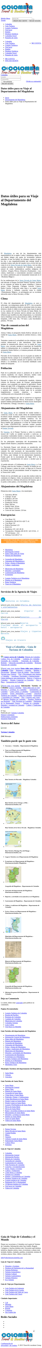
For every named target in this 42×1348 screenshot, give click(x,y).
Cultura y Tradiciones (12, 1171)
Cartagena (8, 1310)
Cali (6, 1303)
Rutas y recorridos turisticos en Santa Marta (20, 1111)
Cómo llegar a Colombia (13, 1172)
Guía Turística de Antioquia (14, 1288)
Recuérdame (7, 81)
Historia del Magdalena (13, 555)
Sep (4, 711)
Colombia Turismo (11, 1023)
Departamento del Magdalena (15, 100)
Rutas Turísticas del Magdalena (15, 1063)
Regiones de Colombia (13, 1017)
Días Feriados (35, 672)
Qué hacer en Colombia (13, 1186)
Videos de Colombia (12, 1188)
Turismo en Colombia (31, 703)
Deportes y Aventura (12, 1266)
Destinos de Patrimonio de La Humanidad (19, 1268)
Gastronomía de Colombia (14, 1163)
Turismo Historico (11, 1278)
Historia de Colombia (32, 657)
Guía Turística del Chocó (13, 1294)
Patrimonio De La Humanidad (15, 1182)
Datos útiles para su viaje (31, 688)
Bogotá (7, 1308)
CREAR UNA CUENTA (20, 21)
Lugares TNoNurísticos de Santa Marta (18, 1105)
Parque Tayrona (7, 428)
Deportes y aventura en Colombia (13, 690)
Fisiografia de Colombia (30, 661)
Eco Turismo (9, 1280)
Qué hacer (8, 30)
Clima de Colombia (25, 695)
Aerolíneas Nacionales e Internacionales (25, 676)
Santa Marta (12, 335)
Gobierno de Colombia (31, 659)
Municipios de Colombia (13, 1021)
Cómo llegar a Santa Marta (14, 1095)
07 (2, 711)
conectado (19, 1003)
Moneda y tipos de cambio (20, 672)
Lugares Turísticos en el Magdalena (17, 578)
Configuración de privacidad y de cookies (9, 1344)
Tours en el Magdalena (13, 584)
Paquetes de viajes (11, 38)
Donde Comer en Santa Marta (15, 1101)
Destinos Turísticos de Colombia (16, 1178)
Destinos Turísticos (11, 34)
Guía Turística (10, 26)
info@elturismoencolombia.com (12, 1258)
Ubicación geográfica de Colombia (21, 663)
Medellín (8, 1304)
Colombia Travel (11, 36)
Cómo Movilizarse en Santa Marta (16, 1099)
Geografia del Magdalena (13, 559)
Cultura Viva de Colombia (10, 659)
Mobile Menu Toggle (5, 19)
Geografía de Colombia (9, 661)
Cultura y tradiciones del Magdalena (17, 1049)
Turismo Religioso (11, 1270)
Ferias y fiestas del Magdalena (15, 1047)
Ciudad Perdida (10, 1133)
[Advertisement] (21, 127)
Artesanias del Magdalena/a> (15, 561)
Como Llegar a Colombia (19, 692)
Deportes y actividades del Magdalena (18, 1053)
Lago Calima (9, 1025)
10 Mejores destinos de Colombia (16, 1184)
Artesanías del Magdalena (14, 1045)
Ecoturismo (9, 574)
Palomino (8, 1145)
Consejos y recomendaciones (15, 1167)
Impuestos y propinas (23, 670)
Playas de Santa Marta (12, 1107)
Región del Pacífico (12, 1015)
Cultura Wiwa (10, 1143)
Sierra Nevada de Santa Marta (21, 265)
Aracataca (8, 1077)
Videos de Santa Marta (13, 1120)
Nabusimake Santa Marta (13, 1141)
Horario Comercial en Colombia (22, 680)
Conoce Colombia (15, 688)
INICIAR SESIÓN (34, 21)
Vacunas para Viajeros (8, 674)
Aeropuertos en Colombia (15, 682)
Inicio (7, 98)
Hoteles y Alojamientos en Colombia (17, 1176)
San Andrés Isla (10, 1312)
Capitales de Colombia (13, 1019)
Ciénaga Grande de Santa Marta (16, 1139)
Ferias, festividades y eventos (21, 693)
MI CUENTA (36, 43)
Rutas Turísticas (10, 582)
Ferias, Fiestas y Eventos (13, 1169)
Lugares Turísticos (11, 28)
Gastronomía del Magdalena (14, 1055)
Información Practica (12, 1157)
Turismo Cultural (11, 1274)
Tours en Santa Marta (12, 1118)
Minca (7, 1135)
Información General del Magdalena (17, 1037)
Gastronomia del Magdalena (14, 573)
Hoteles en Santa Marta (13, 1117)
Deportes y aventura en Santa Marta (17, 1115)
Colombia (8, 24)
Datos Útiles (9, 1089)
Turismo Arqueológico (12, 1272)
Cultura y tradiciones (12, 565)
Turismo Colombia (17, 713)
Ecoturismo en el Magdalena (15, 1057)
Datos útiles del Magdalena (14, 1039)
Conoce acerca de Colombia (14, 657)
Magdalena (8, 253)
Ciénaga (8, 1075)
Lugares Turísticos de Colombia (16, 1013)
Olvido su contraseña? (33, 81)
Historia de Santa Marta (13, 1091)
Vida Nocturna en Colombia (22, 701)
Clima (11, 670)
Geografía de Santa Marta (14, 1093)
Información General (12, 552)
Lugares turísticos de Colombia (15, 1180)
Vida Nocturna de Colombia (14, 1165)
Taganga (6, 432)
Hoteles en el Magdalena (13, 580)
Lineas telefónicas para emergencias (13, 678)
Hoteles (7, 32)
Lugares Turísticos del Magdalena (16, 1059)
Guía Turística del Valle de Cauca (16, 1292)
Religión (4, 663)
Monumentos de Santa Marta (15, 1113)
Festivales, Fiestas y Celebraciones (17, 1097)
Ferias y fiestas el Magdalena (15, 563)
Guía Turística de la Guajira (14, 1290)
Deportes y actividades (13, 571)
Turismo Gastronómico (13, 1276)
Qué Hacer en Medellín (13, 1027)
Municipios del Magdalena (14, 569)
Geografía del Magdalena (13, 1043)
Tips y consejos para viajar (30, 697)
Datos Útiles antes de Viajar (14, 553)
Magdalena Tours (11, 1064)
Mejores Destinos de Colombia (14, 699)
